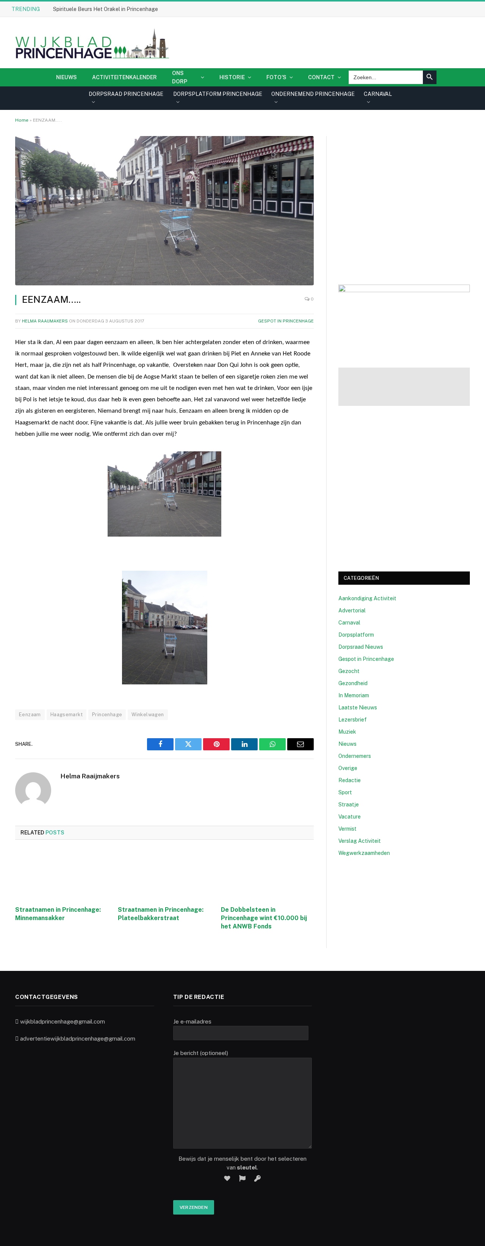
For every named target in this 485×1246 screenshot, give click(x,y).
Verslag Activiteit (359, 841)
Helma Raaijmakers (45, 321)
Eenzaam (30, 714)
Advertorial (352, 610)
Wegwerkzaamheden (364, 853)
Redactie (349, 780)
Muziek (347, 732)
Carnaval (349, 623)
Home (21, 120)
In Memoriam (353, 695)
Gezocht (349, 671)
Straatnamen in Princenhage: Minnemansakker (58, 914)
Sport (345, 792)
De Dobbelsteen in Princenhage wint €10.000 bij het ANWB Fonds (264, 918)
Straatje (348, 804)
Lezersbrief (352, 720)
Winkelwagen (147, 714)
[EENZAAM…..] (164, 210)
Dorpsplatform (356, 635)
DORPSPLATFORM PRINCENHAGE (217, 94)
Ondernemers (354, 756)
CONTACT (321, 77)
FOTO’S (276, 77)
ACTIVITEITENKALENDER (124, 77)
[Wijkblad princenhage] (90, 42)
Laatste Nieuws (357, 707)
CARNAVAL (378, 94)
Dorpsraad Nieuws (360, 647)
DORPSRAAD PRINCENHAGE (126, 94)
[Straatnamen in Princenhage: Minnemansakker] (61, 875)
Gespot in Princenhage (286, 321)
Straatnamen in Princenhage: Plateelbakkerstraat (160, 914)
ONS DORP (179, 77)
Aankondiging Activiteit (367, 598)
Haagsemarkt (66, 714)
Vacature (349, 817)
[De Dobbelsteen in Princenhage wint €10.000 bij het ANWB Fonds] (267, 875)
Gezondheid (353, 683)
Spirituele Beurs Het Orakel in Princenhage (105, 9)
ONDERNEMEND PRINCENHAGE (313, 94)
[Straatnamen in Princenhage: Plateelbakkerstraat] (164, 875)
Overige (347, 768)
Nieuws (66, 77)
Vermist (347, 829)
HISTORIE (232, 77)
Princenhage (107, 714)
